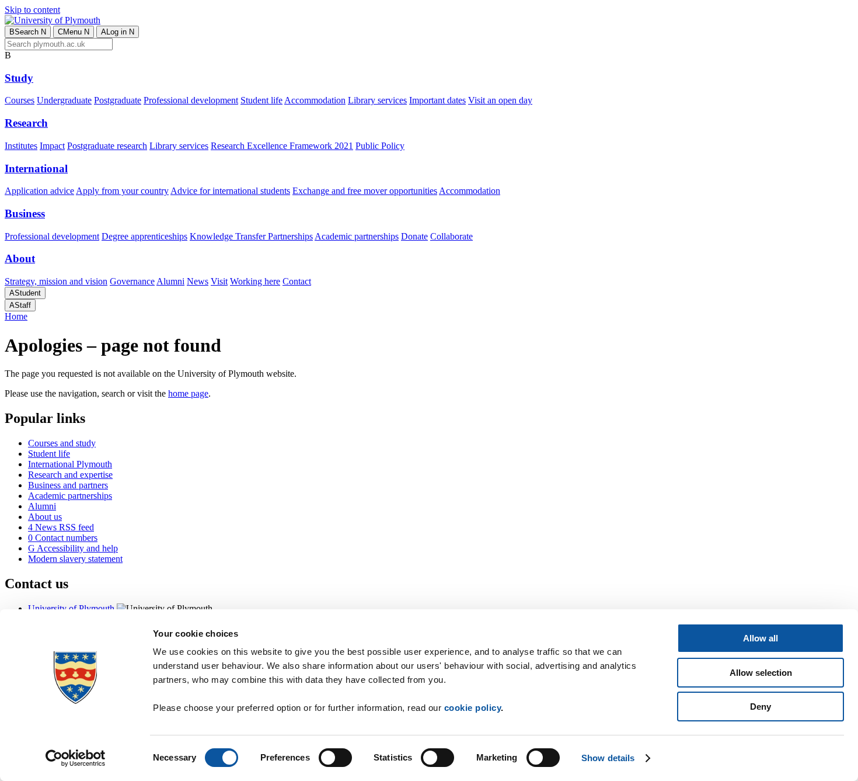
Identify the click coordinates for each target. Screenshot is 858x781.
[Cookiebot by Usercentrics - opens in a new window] (76, 758)
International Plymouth (70, 464)
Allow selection (761, 673)
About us (45, 517)
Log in (117, 31)
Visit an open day (500, 100)
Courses (19, 100)
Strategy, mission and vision (56, 281)
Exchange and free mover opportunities (364, 191)
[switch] (335, 757)
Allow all (760, 638)
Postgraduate (117, 100)
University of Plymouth (71, 608)
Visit (219, 281)
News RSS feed (61, 527)
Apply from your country (122, 191)
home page (188, 393)
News (197, 281)
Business (25, 213)
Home (16, 316)
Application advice (39, 191)
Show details (607, 758)
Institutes (21, 146)
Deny (760, 706)
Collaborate (451, 236)
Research (26, 123)
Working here (255, 281)
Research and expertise (70, 475)
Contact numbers (62, 538)
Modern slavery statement (75, 559)
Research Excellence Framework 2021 (282, 146)
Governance (132, 281)
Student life (261, 100)
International (36, 168)
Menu (73, 31)
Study (19, 78)
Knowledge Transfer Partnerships (251, 236)
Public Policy (379, 146)
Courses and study (62, 443)
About (20, 258)
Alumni (170, 281)
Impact (52, 146)
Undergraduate (64, 100)
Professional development (191, 100)
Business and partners (68, 485)
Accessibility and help (73, 548)
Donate (414, 236)
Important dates (437, 100)
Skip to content (32, 10)
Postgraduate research (107, 146)
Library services (377, 100)
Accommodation (315, 100)
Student (25, 293)
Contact (296, 281)
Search (27, 31)
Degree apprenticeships (144, 236)
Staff (20, 305)
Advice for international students (230, 191)
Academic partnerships (357, 236)
